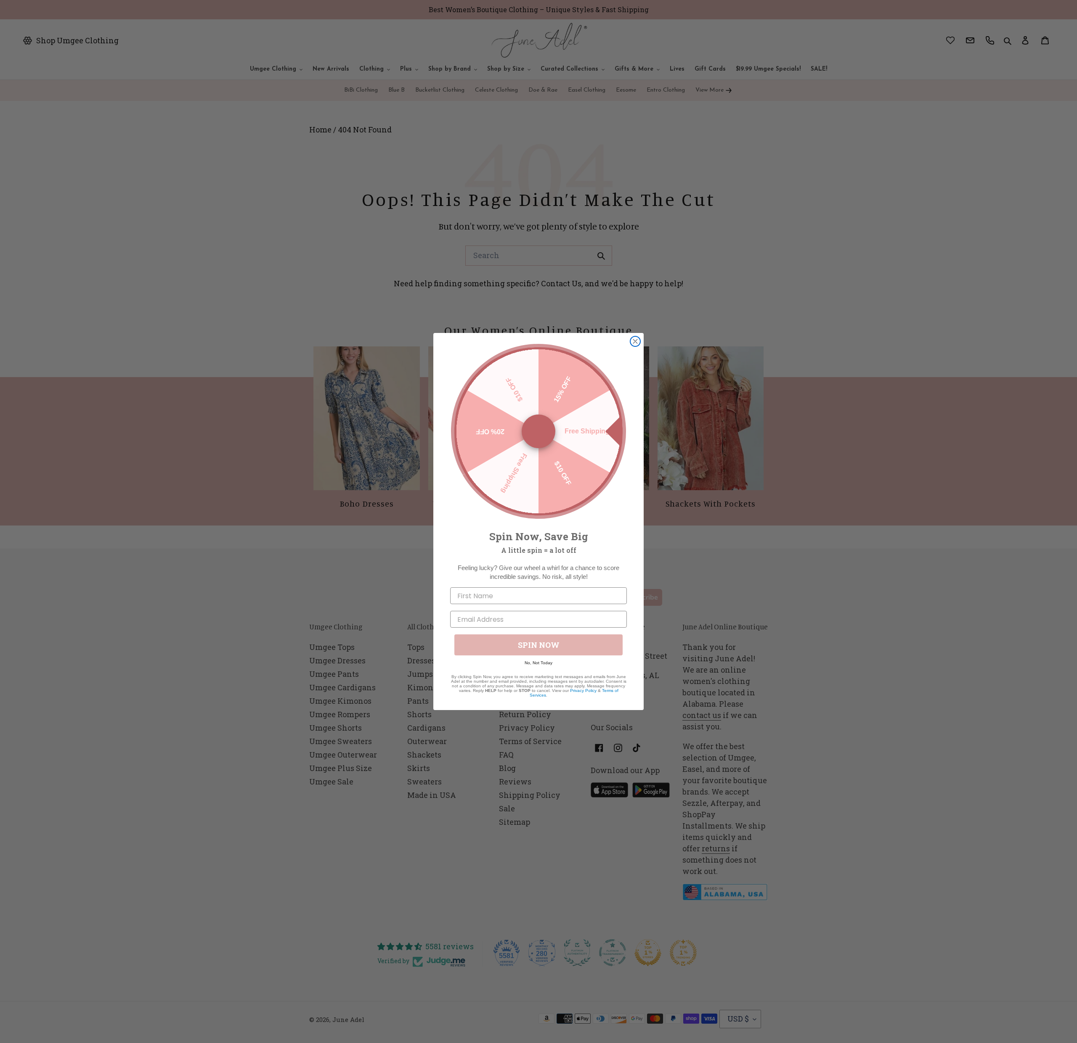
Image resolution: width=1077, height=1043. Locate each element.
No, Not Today (538, 662)
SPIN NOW (539, 645)
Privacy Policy (583, 690)
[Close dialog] (635, 341)
